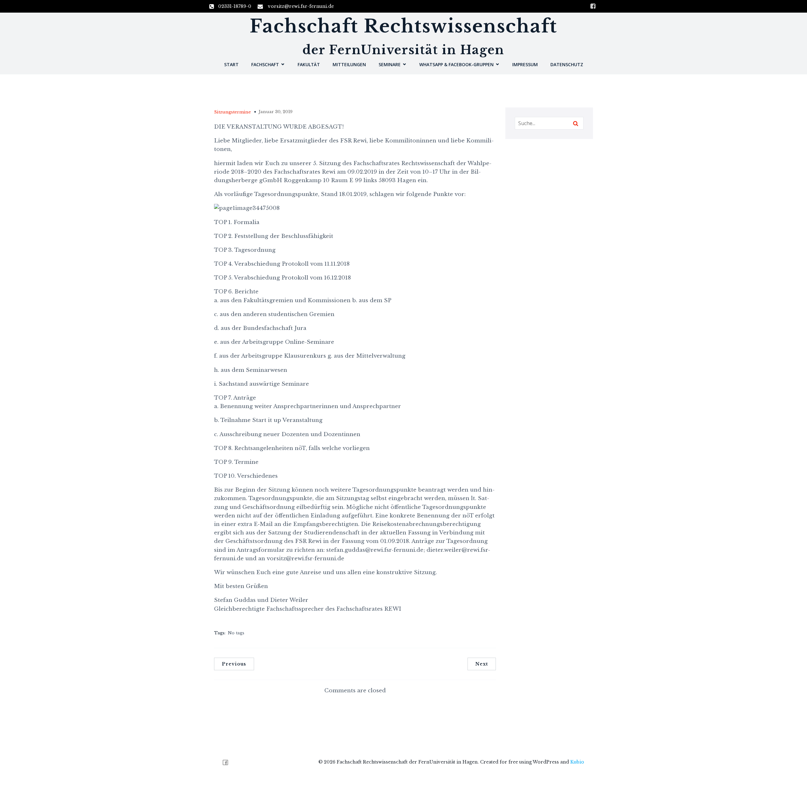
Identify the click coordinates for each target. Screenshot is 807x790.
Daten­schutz (566, 64)
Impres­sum (525, 64)
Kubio (577, 762)
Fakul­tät (309, 64)
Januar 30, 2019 (275, 111)
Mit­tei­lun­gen (349, 64)
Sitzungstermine (232, 112)
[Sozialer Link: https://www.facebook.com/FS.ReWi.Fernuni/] (227, 762)
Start (231, 64)
